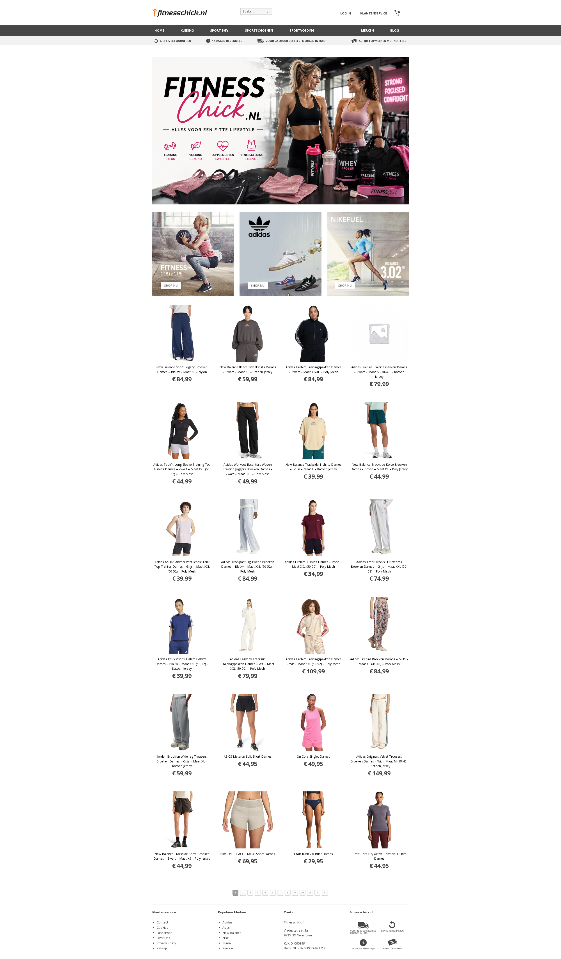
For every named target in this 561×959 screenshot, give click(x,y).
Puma (226, 943)
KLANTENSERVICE (373, 13)
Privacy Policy (166, 943)
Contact (162, 922)
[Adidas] (280, 254)
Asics (226, 927)
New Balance (231, 933)
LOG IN (345, 13)
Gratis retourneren (175, 41)
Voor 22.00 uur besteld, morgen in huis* (296, 41)
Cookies (162, 927)
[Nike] (368, 254)
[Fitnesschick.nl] (181, 10)
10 (302, 892)
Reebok (227, 948)
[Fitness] (193, 254)
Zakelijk (162, 948)
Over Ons (163, 938)
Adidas (227, 922)
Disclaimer (164, 933)
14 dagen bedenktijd (227, 41)
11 (310, 892)
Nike (225, 938)
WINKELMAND (405, 13)
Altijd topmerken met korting (383, 41)
